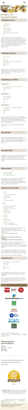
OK (23, 408)
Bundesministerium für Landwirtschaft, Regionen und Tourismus (13, 400)
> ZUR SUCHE (3, 285)
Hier (11, 362)
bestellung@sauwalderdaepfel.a (16, 393)
